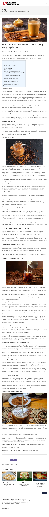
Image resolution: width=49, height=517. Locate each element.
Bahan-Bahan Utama (8, 64)
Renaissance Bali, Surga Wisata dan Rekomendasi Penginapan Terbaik (14, 499)
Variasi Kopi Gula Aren (8, 69)
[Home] (2, 11)
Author (4, 85)
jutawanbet (6, 434)
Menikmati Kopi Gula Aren (9, 66)
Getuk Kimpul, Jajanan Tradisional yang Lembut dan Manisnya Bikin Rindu (15, 502)
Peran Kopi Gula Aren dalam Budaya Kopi (12, 75)
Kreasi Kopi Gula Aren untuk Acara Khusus (12, 74)
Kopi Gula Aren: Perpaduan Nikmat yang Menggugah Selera (18, 11)
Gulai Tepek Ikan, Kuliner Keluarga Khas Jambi (10, 505)
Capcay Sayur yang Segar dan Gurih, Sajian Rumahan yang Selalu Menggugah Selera (16, 500)
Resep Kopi (16, 464)
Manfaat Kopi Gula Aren (8, 68)
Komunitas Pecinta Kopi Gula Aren (11, 82)
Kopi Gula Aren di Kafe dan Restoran (11, 81)
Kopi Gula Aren (6, 464)
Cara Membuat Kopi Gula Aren (10, 65)
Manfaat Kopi (12, 464)
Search (3, 490)
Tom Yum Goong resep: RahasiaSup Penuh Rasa (10, 503)
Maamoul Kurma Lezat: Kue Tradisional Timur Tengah (9, 483)
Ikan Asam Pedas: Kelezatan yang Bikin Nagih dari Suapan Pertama (40, 483)
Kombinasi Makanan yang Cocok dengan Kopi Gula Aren (14, 72)
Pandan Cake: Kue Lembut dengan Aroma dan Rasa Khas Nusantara (24, 484)
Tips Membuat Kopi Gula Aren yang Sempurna (12, 71)
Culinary (26, 51)
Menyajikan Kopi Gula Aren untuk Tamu (11, 84)
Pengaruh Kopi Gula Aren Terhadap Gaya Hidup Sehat (14, 79)
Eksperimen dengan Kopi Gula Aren (11, 78)
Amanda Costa (6, 51)
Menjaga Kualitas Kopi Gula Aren (10, 77)
